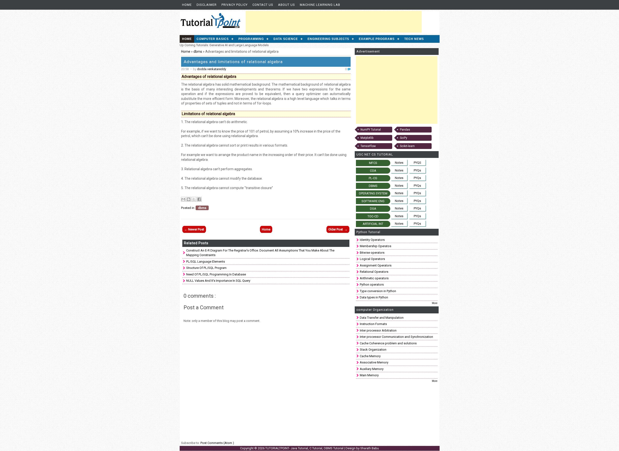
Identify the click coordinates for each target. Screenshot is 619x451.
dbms (198, 51)
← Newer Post (194, 229)
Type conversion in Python (378, 291)
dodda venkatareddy (211, 69)
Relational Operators (374, 272)
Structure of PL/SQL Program (206, 268)
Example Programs (377, 39)
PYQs (417, 170)
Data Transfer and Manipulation (382, 317)
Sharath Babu (369, 448)
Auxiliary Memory (371, 369)
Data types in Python (374, 297)
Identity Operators (372, 240)
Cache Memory (370, 356)
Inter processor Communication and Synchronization (396, 337)
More (434, 303)
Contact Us (262, 5)
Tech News (414, 39)
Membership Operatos (375, 246)
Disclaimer (207, 5)
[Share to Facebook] (199, 199)
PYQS (417, 162)
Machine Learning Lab (320, 5)
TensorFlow (368, 146)
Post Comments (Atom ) (217, 443)
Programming (251, 39)
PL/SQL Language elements (205, 261)
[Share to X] (194, 199)
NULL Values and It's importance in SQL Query (218, 280)
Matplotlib (367, 138)
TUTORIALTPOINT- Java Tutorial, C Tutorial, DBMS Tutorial (304, 448)
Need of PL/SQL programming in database (216, 274)
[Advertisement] (334, 22)
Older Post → (337, 229)
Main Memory (369, 375)
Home (187, 5)
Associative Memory (374, 362)
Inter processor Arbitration (378, 330)
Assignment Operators (375, 265)
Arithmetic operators (374, 278)
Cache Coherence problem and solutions (388, 343)
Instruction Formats (373, 324)
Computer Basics (213, 39)
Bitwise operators (372, 252)
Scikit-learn (407, 146)
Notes (399, 162)
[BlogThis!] (188, 199)
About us (286, 5)
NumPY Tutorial (371, 129)
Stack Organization (373, 349)
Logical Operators (372, 259)
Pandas (405, 129)
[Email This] (183, 199)
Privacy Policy (234, 5)
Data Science (285, 39)
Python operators (372, 284)
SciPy (403, 138)
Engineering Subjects (328, 39)
